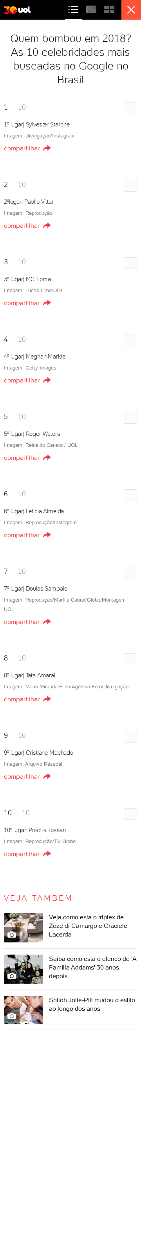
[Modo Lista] (74, 8)
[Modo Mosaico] (109, 8)
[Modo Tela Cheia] (92, 8)
